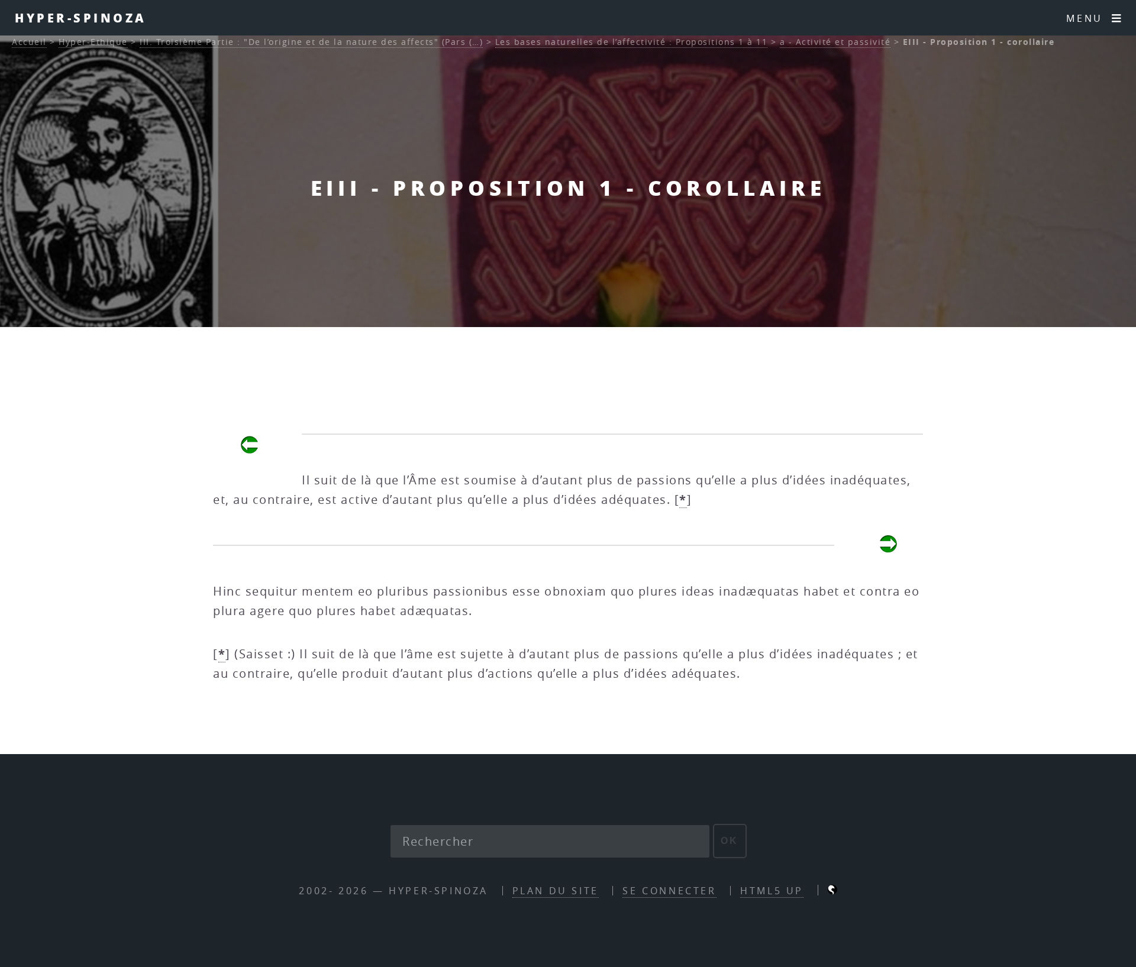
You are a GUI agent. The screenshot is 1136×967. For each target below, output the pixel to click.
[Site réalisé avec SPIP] (832, 890)
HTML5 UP (771, 890)
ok (730, 841)
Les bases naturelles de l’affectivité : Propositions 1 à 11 (631, 41)
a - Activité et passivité (835, 41)
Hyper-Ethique (93, 41)
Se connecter (669, 890)
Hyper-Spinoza (81, 17)
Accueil (29, 41)
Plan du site (555, 890)
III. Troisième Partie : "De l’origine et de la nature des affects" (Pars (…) (311, 41)
